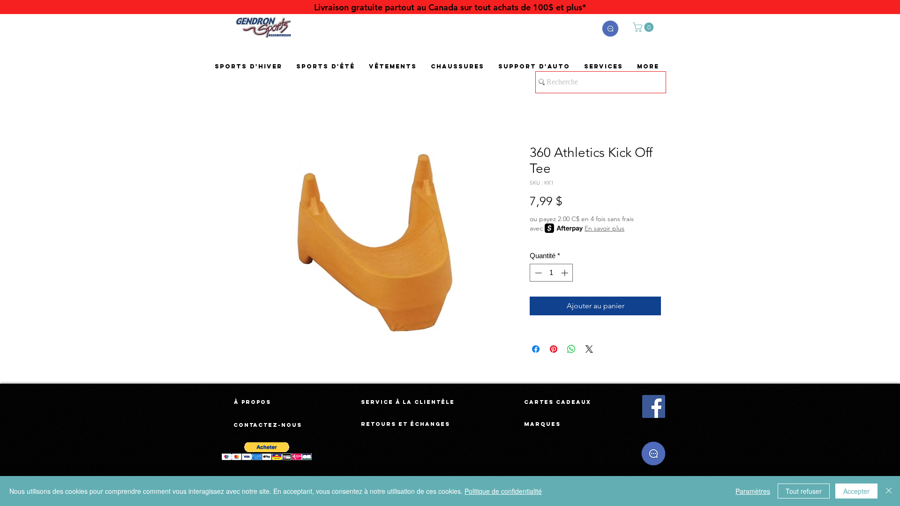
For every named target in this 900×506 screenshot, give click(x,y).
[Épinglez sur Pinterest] (553, 349)
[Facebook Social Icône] (653, 406)
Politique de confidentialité (503, 491)
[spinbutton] (551, 273)
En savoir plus (604, 228)
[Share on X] (589, 349)
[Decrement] (537, 273)
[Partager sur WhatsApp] (571, 349)
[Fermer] (888, 491)
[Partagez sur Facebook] (535, 349)
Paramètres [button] (752, 491)
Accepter (856, 491)
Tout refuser (804, 491)
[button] (610, 28)
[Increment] (565, 273)
